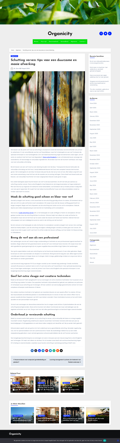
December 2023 (95, 207)
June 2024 (93, 181)
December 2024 (95, 155)
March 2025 (93, 151)
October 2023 (94, 215)
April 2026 (93, 107)
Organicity (60, 33)
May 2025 (93, 142)
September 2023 (95, 220)
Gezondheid (64, 41)
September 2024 (95, 168)
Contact (82, 41)
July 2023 (93, 228)
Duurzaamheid (53, 41)
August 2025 (94, 133)
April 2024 (93, 189)
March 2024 (93, 194)
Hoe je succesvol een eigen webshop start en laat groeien (47, 387)
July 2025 (93, 138)
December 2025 (95, 120)
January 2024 (94, 202)
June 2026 (93, 103)
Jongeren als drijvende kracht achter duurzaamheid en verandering (99, 83)
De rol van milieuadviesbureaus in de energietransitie (22, 420)
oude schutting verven (26, 213)
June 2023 (93, 233)
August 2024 (94, 172)
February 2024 (94, 198)
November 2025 (95, 125)
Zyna (17, 68)
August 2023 (94, 224)
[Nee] (118, 440)
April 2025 (93, 146)
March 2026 (93, 112)
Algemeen (74, 41)
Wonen (36, 41)
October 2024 (94, 164)
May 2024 (93, 185)
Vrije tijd (43, 41)
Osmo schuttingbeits (50, 157)
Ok (104, 440)
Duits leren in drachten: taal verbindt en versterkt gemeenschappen (21, 387)
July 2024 (93, 176)
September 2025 (95, 129)
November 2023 (95, 211)
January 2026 (94, 116)
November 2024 (95, 159)
